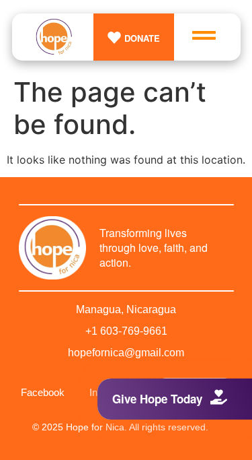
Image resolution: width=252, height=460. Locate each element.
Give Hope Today (157, 399)
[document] (126, 230)
